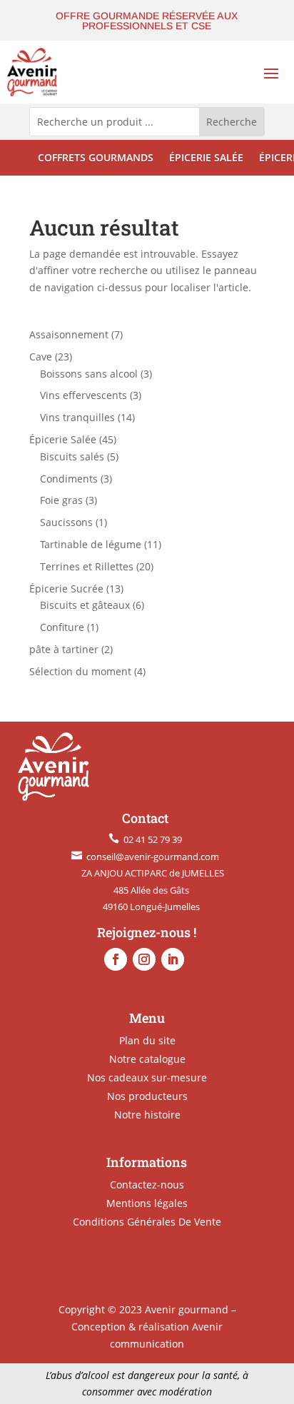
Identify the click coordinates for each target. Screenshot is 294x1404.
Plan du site (147, 1040)
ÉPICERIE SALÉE (206, 158)
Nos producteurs (147, 1096)
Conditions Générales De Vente (147, 1221)
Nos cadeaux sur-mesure (147, 1077)
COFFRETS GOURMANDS (95, 158)
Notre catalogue (147, 1059)
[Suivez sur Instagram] (144, 959)
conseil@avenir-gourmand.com (150, 856)
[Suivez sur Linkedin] (172, 959)
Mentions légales (147, 1203)
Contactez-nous (147, 1184)
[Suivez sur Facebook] (115, 959)
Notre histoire (147, 1114)
